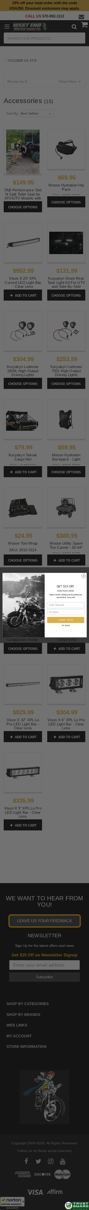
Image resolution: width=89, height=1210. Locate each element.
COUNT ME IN (65, 619)
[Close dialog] (83, 576)
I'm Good (65, 625)
